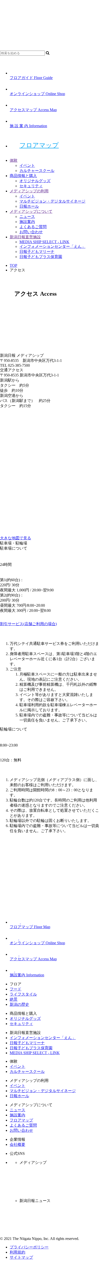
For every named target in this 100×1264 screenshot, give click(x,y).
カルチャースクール (36, 171)
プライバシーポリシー (29, 1247)
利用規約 (17, 1252)
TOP (13, 265)
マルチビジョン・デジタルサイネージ (52, 201)
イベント (27, 165)
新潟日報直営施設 (25, 237)
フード (15, 989)
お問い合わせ (31, 232)
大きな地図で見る (15, 538)
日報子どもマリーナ (36, 251)
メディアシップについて (31, 211)
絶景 (13, 999)
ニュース (27, 216)
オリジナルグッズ (34, 181)
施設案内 (27, 222)
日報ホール (29, 206)
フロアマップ (39, 145)
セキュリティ (31, 186)
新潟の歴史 (19, 1004)
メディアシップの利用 (29, 191)
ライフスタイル (23, 994)
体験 (13, 160)
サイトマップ (21, 1257)
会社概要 (17, 1144)
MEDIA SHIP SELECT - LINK (44, 242)
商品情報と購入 (23, 176)
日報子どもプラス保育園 (40, 257)
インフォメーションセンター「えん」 (52, 246)
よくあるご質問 (33, 227)
